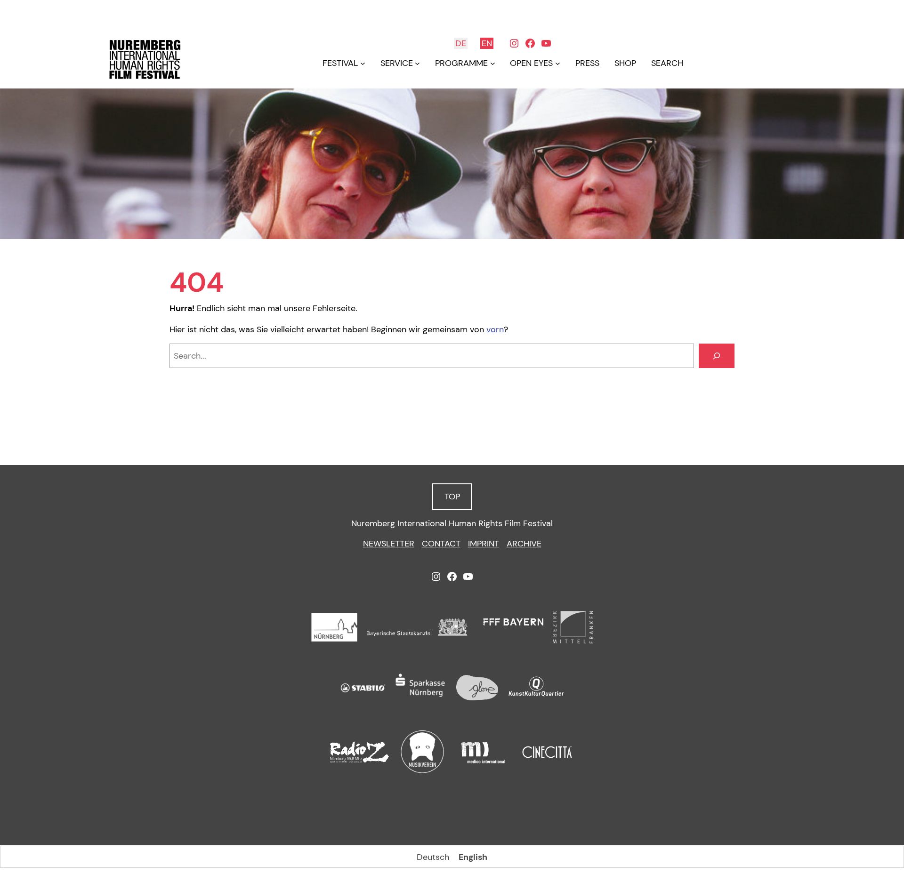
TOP (452, 496)
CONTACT (441, 543)
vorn (495, 329)
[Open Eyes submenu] (557, 63)
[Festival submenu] (362, 63)
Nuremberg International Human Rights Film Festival (452, 523)
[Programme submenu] (492, 63)
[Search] (716, 356)
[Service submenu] (417, 63)
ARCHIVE (524, 543)
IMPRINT (483, 543)
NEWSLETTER (388, 543)
